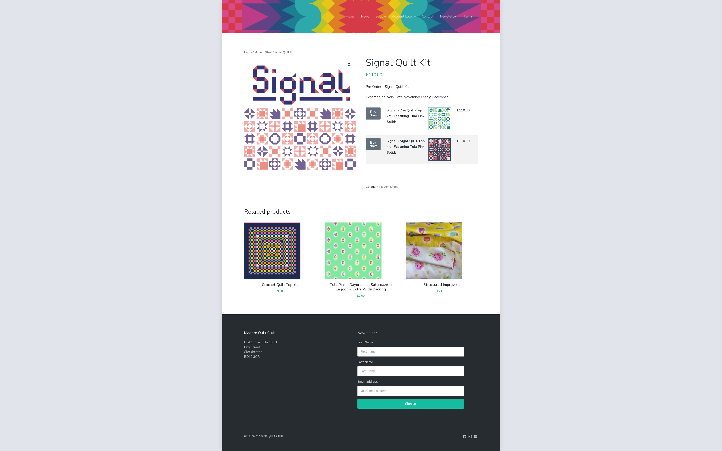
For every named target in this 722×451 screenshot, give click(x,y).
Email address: (367, 381)
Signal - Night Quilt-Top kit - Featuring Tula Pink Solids (406, 147)
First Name (365, 342)
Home (350, 16)
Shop (379, 16)
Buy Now (373, 113)
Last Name (365, 362)
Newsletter (448, 16)
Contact (428, 16)
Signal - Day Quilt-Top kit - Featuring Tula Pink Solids (405, 116)
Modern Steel (263, 52)
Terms (468, 16)
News (365, 16)
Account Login (402, 16)
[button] (349, 64)
